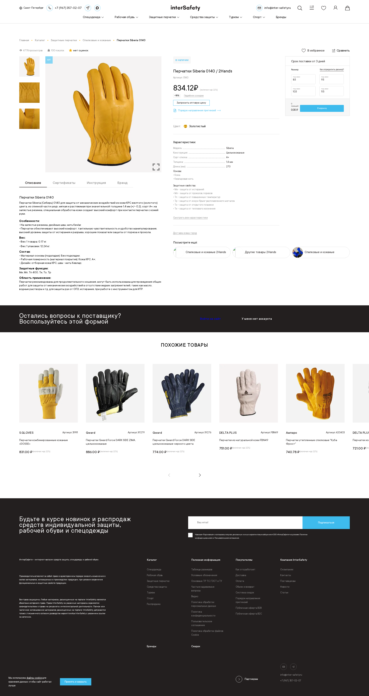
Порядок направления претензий (248, 600)
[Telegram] (88, 8)
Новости (284, 587)
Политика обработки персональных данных (203, 604)
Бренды (151, 646)
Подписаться (326, 522)
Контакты (285, 575)
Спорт (150, 598)
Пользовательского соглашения (226, 538)
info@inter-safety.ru (291, 675)
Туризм (151, 592)
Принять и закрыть (76, 681)
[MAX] (97, 8)
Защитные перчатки (158, 581)
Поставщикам (288, 581)
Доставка (241, 575)
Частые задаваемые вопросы (202, 589)
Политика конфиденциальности (203, 613)
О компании (286, 569)
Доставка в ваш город (185, 233)
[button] (169, 475)
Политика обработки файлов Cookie (207, 633)
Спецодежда (154, 569)
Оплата (240, 581)
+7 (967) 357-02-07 (290, 680)
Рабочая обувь (155, 575)
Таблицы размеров (201, 569)
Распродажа (153, 604)
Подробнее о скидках (194, 96)
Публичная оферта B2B (249, 608)
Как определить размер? (332, 69)
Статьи (284, 592)
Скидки (195, 646)
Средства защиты (157, 587)
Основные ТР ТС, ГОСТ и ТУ (206, 581)
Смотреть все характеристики (190, 217)
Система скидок (245, 592)
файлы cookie (34, 678)
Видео (194, 596)
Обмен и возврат (245, 587)
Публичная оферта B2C (249, 613)
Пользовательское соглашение (201, 623)
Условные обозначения (204, 575)
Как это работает (245, 569)
